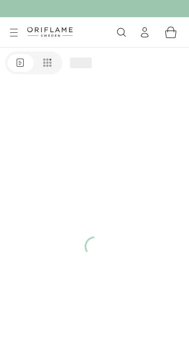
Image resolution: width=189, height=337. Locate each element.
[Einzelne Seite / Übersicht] (33, 63)
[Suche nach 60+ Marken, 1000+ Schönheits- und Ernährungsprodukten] (121, 32)
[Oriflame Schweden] (50, 31)
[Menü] (14, 33)
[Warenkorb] (170, 32)
